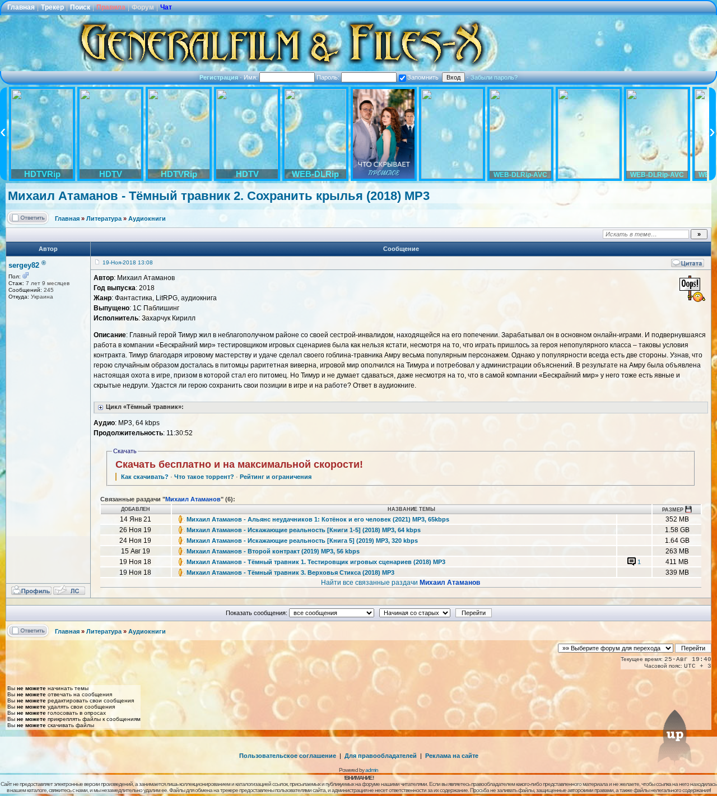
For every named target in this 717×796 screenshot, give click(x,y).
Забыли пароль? (494, 77)
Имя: (251, 77)
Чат (166, 7)
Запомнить (423, 77)
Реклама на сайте (451, 755)
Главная (21, 7)
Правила (110, 7)
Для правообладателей (380, 755)
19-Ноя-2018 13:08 (128, 262)
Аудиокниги (147, 218)
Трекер (52, 7)
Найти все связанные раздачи (400, 582)
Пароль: (328, 77)
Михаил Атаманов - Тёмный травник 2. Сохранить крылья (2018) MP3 (219, 196)
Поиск (80, 7)
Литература (104, 218)
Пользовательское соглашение (287, 755)
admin (371, 770)
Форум (143, 7)
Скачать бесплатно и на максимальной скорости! (239, 464)
